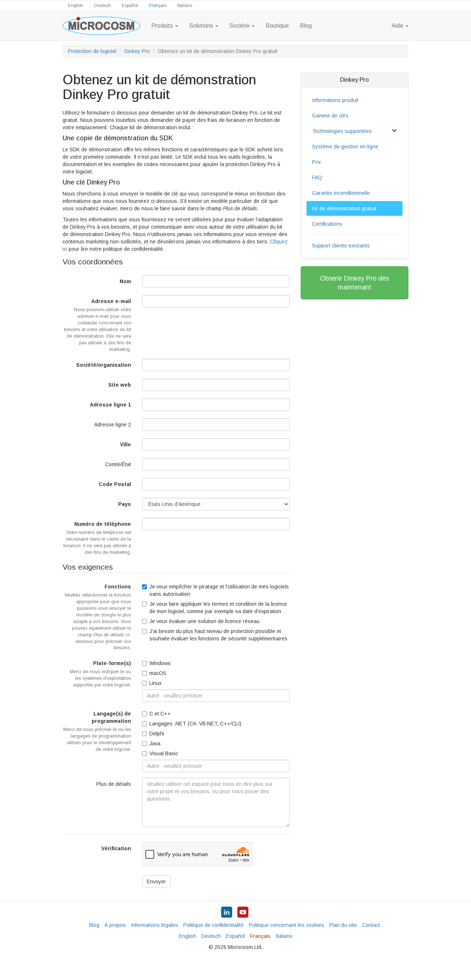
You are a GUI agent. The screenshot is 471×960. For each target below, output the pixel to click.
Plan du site (343, 925)
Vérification (116, 848)
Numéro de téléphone (97, 538)
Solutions (202, 25)
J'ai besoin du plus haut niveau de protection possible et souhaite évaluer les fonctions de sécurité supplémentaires (218, 634)
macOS (157, 673)
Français (157, 5)
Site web (119, 385)
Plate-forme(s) (100, 674)
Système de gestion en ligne (345, 147)
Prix (316, 162)
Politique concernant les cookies (286, 925)
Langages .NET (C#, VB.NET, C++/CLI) (195, 724)
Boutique (277, 25)
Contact (371, 925)
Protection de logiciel (92, 51)
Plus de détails (113, 784)
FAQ (317, 177)
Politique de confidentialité (213, 925)
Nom (125, 281)
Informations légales (154, 925)
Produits (162, 25)
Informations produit (335, 100)
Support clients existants (341, 246)
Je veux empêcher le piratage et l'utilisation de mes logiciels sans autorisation (219, 590)
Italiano (184, 5)
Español (130, 5)
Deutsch (102, 5)
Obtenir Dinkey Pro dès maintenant (354, 283)
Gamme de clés (330, 116)
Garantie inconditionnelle (341, 193)
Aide (398, 25)
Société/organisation (103, 365)
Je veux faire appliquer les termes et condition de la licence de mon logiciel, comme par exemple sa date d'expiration (218, 607)
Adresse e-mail (97, 325)
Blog (306, 25)
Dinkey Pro (137, 51)
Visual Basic (163, 753)
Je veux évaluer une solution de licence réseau (204, 621)
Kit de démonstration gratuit (344, 208)
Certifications (327, 224)
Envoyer (156, 882)
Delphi (156, 733)
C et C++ (160, 714)
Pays (124, 504)
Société (240, 25)
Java (154, 743)
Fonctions (97, 617)
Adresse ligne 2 (112, 425)
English (75, 5)
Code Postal (115, 484)
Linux (155, 683)
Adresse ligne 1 (110, 405)
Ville (125, 444)
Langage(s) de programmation (97, 731)
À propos (115, 925)
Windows (160, 663)
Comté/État (118, 464)
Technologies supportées (342, 131)
